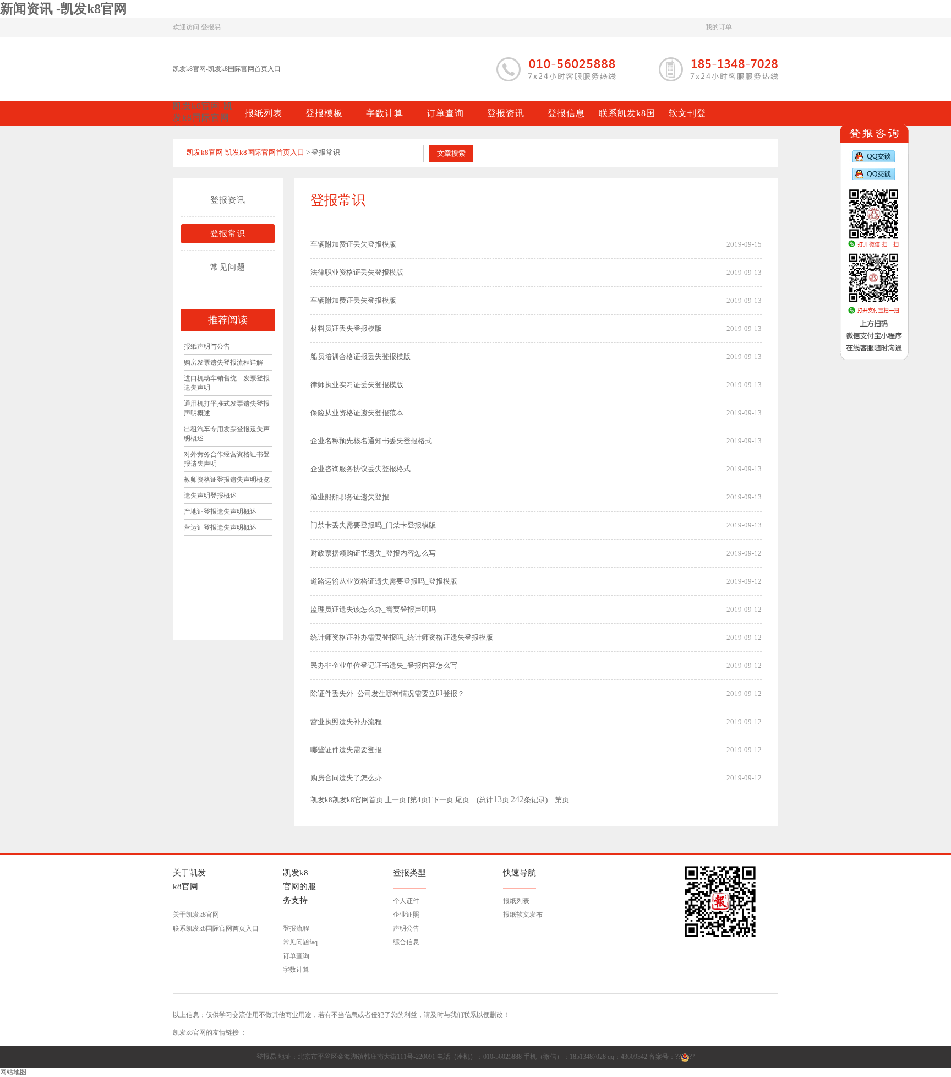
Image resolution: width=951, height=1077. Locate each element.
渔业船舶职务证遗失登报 (349, 497)
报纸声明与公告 (207, 346)
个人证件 (406, 901)
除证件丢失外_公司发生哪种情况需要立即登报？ (387, 693)
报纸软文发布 (523, 914)
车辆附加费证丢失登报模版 (353, 244)
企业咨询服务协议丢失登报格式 (360, 469)
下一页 (442, 800)
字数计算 (296, 969)
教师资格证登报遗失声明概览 (227, 479)
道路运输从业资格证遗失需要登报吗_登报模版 (383, 581)
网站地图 (13, 1072)
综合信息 (406, 942)
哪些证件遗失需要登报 (346, 750)
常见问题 (227, 267)
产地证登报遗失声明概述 (220, 511)
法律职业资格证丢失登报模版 (356, 272)
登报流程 (296, 928)
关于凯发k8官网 (196, 914)
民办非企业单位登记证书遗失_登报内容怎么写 (383, 665)
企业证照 (406, 914)
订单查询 (296, 956)
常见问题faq (300, 942)
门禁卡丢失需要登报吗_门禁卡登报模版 (373, 525)
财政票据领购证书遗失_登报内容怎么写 (373, 553)
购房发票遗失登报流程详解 (223, 362)
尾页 (462, 800)
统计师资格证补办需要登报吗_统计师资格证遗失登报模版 (401, 637)
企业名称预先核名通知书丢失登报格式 (371, 441)
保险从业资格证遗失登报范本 (356, 413)
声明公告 (406, 928)
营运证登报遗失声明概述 (220, 527)
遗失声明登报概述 (210, 495)
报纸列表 (516, 901)
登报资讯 (227, 199)
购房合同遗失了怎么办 (346, 778)
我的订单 (719, 27)
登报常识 (227, 233)
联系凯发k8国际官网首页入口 (216, 928)
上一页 (395, 800)
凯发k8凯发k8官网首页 (346, 800)
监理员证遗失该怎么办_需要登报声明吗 (373, 609)
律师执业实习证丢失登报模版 (356, 384)
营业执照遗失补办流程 (346, 721)
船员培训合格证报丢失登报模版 (360, 356)
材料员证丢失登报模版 (346, 328)
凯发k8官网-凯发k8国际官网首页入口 (227, 69)
